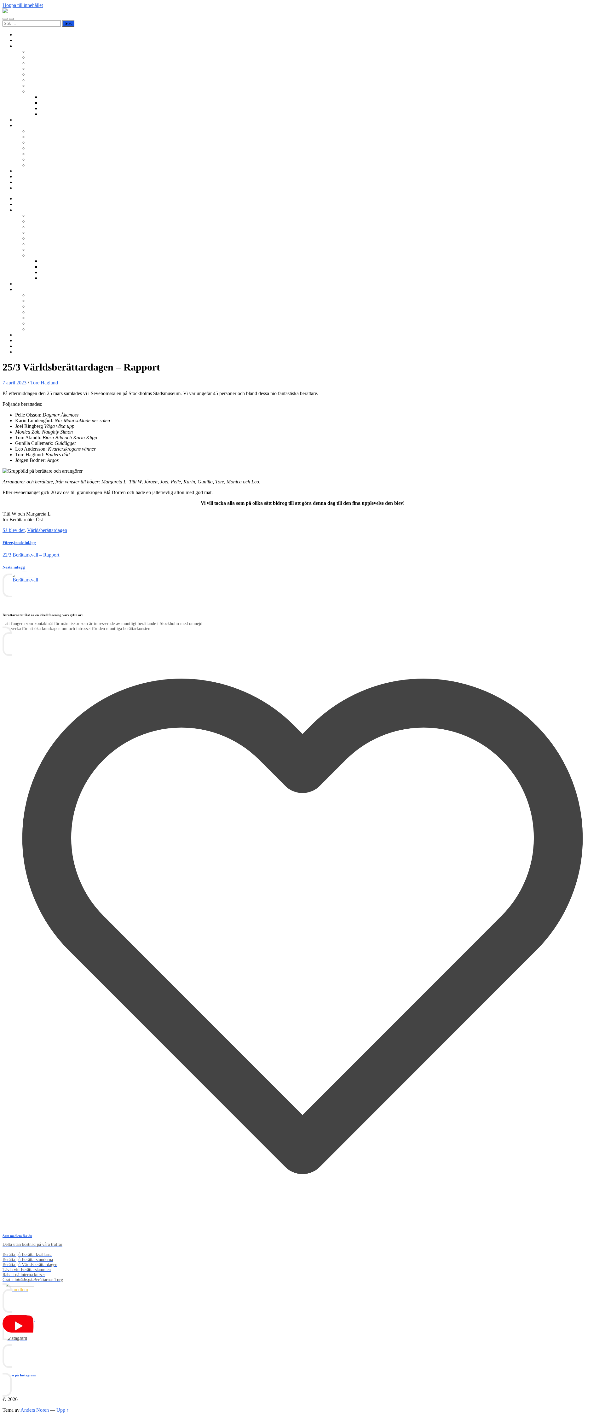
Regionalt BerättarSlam (51, 63)
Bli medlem (26, 40)
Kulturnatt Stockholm (61, 108)
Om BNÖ (25, 125)
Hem (20, 34)
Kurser (22, 119)
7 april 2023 (14, 382)
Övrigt (34, 91)
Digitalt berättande (58, 97)
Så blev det (14, 530)
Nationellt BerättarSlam (51, 68)
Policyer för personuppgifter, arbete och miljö (73, 159)
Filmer (46, 102)
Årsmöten (37, 142)
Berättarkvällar (42, 51)
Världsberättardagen (48, 85)
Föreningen (39, 131)
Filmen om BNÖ (44, 136)
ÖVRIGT (37, 165)
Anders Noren (34, 1410)
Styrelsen (37, 148)
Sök (19, 187)
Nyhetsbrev (26, 170)
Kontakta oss (28, 176)
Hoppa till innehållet (23, 5)
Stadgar (35, 153)
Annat (46, 114)
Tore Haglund (44, 382)
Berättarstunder (43, 74)
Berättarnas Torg (44, 57)
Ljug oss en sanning (47, 80)
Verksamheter (28, 46)
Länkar (22, 182)
